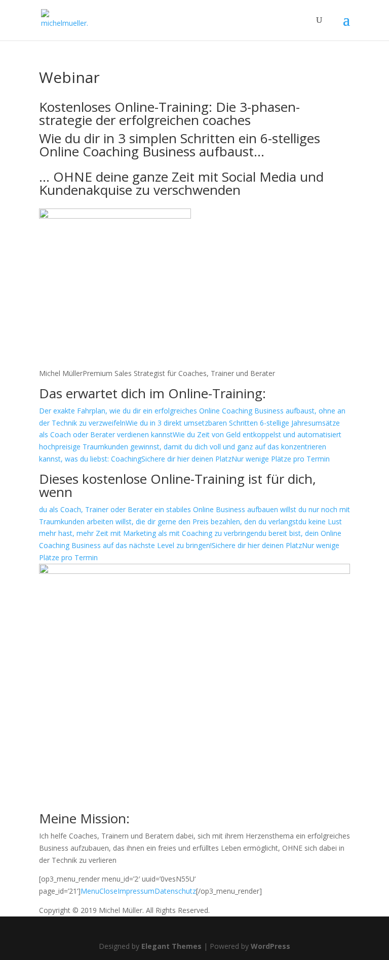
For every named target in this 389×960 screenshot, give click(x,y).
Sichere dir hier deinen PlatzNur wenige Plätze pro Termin (235, 459)
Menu (90, 891)
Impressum (136, 891)
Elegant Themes (171, 946)
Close (108, 891)
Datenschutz (175, 891)
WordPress (270, 946)
